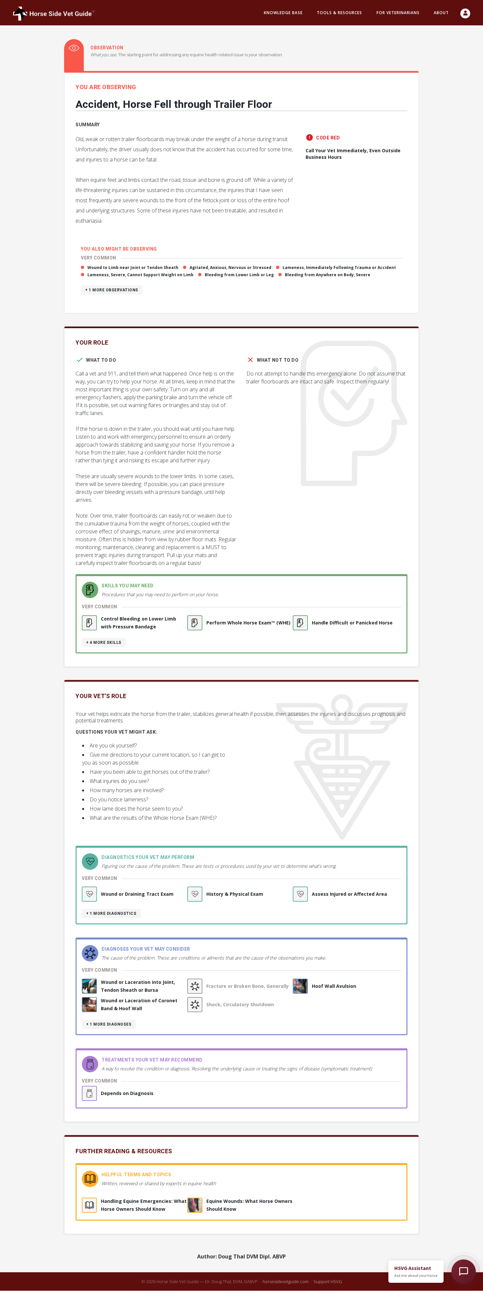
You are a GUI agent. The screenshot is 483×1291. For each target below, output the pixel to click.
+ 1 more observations (111, 290)
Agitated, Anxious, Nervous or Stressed (230, 267)
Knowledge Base (283, 12)
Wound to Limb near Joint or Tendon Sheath (132, 267)
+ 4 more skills (104, 643)
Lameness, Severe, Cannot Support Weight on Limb (140, 275)
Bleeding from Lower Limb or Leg (239, 275)
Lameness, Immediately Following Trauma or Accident (339, 267)
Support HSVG (327, 1281)
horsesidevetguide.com (286, 1281)
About (441, 12)
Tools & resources (339, 12)
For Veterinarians (398, 12)
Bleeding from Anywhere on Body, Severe (327, 275)
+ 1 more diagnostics (111, 913)
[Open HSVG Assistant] (463, 1271)
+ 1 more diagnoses (108, 1024)
